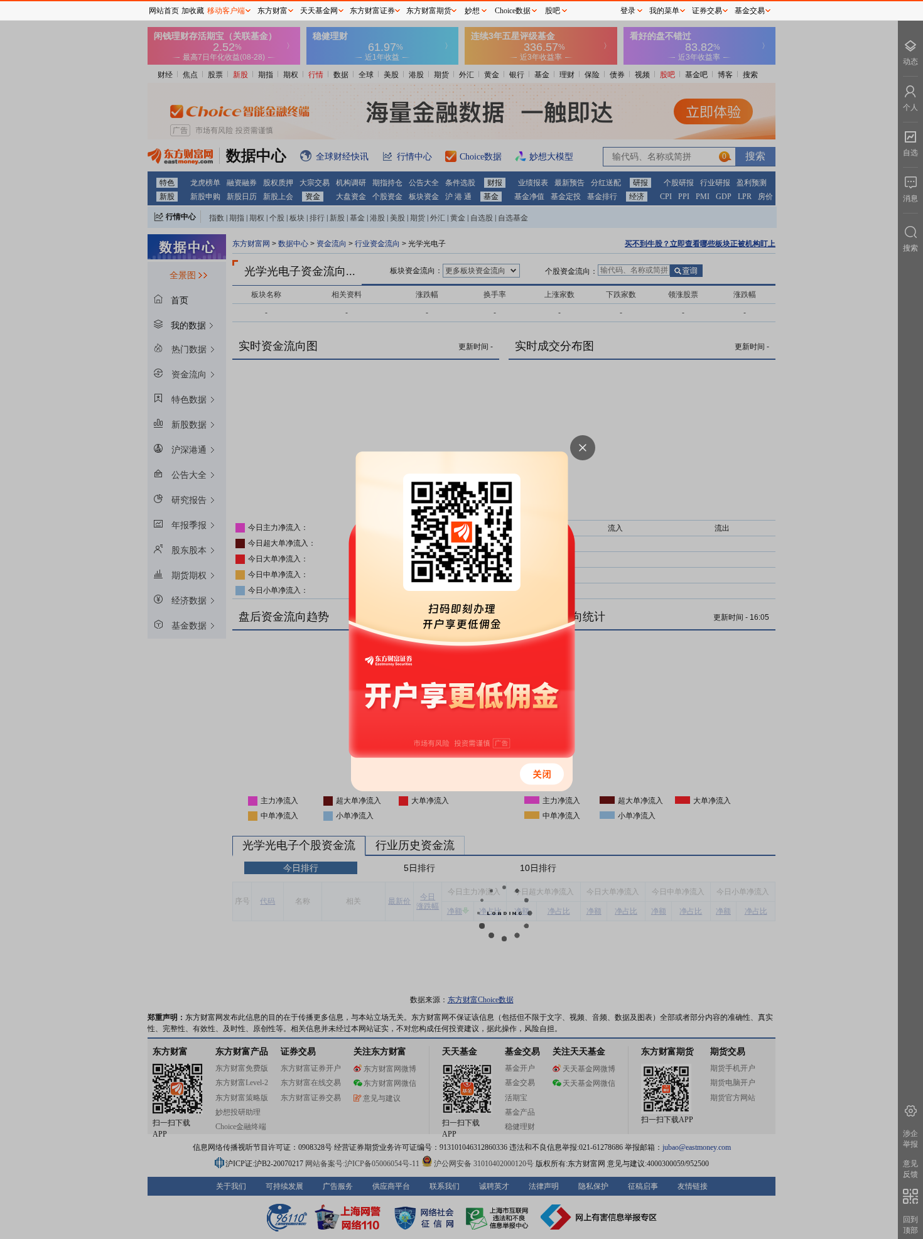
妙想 (472, 10)
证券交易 (707, 10)
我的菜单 (664, 10)
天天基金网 (319, 10)
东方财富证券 (372, 10)
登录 (627, 10)
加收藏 (192, 10)
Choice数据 (513, 10)
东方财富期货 (428, 10)
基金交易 (750, 10)
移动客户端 (226, 10)
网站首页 (164, 10)
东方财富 (272, 10)
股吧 (552, 10)
